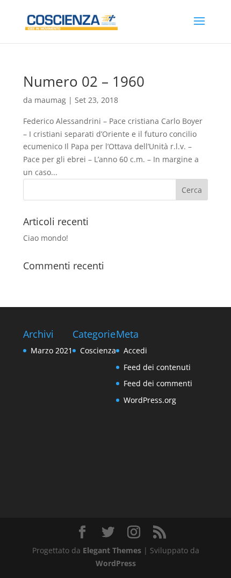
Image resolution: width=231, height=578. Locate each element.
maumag (50, 100)
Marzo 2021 (52, 350)
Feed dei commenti (158, 383)
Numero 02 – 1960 (84, 81)
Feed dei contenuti (157, 367)
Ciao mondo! (45, 238)
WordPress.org (150, 400)
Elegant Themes (112, 550)
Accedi (135, 350)
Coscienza (98, 350)
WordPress (116, 563)
